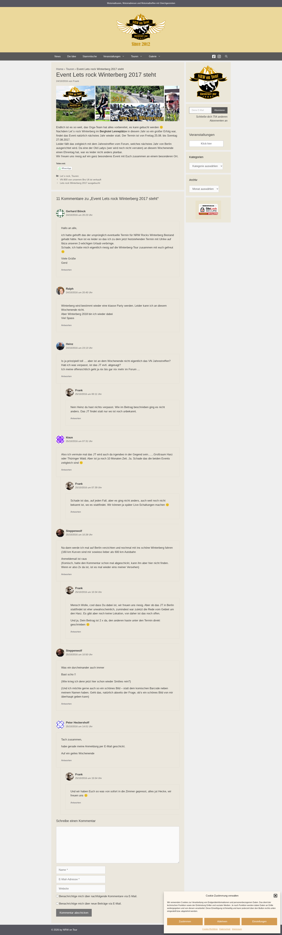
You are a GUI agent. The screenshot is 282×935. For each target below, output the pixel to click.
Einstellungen (259, 921)
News (58, 56)
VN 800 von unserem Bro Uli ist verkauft (80, 179)
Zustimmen (185, 921)
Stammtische (90, 56)
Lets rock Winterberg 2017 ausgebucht (80, 183)
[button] (275, 895)
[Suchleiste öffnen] (226, 56)
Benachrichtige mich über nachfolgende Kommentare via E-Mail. (98, 896)
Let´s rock (65, 176)
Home (59, 69)
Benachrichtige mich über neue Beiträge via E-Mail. (90, 903)
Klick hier (206, 143)
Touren (70, 69)
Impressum (237, 929)
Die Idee (71, 56)
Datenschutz (224, 929)
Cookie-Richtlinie (210, 929)
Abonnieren (219, 110)
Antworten (66, 269)
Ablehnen (222, 921)
